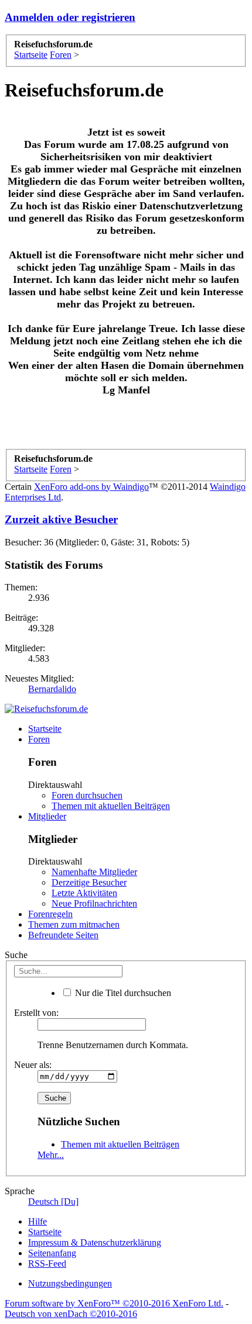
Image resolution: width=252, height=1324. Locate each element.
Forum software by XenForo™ (114, 1303)
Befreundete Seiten (63, 935)
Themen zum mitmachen (74, 924)
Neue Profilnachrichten (94, 903)
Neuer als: (33, 1065)
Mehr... (51, 1155)
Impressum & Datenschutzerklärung (94, 1242)
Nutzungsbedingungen (70, 1283)
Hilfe (37, 1221)
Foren (39, 739)
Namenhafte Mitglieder (94, 872)
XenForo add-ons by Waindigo (91, 487)
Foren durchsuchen (87, 795)
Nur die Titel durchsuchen (122, 993)
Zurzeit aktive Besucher (61, 519)
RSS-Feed (47, 1263)
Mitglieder (47, 816)
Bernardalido (52, 689)
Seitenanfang (52, 1253)
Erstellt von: (36, 1013)
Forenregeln (50, 914)
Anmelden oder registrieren (70, 17)
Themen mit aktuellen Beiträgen (111, 806)
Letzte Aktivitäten (84, 893)
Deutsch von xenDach (71, 1314)
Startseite (45, 729)
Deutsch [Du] (53, 1202)
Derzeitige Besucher (89, 882)
